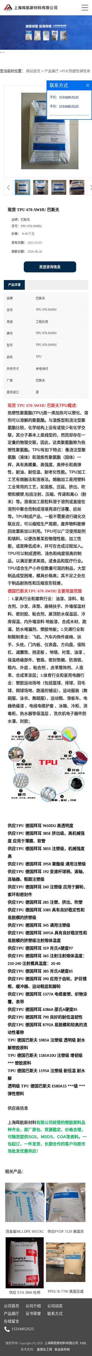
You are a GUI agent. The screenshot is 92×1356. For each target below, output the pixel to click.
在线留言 (11, 1321)
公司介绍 (33, 1306)
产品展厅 (51, 71)
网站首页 (33, 71)
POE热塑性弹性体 (76, 71)
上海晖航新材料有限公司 (61, 1343)
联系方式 (55, 1314)
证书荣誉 (33, 1314)
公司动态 (55, 1306)
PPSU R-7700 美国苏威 (66, 1291)
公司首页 (11, 1306)
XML (83, 1343)
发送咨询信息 (50, 267)
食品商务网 (62, 1349)
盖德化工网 (44, 1349)
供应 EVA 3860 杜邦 (24, 1292)
